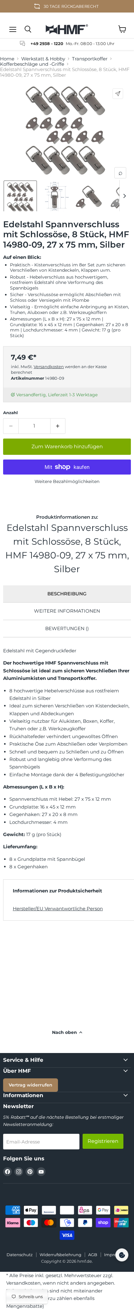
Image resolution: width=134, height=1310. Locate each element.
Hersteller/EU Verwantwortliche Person (58, 909)
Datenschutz (20, 1254)
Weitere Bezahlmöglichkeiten (67, 481)
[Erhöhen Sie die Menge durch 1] (58, 426)
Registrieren (103, 1141)
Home (7, 58)
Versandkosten (49, 366)
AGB (92, 1254)
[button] (20, 197)
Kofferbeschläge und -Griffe (32, 64)
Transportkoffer (90, 58)
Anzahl (10, 412)
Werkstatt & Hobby (43, 58)
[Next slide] (124, 195)
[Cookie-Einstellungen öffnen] (121, 1254)
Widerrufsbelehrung (60, 1254)
